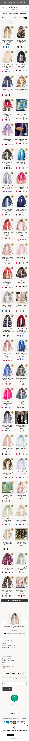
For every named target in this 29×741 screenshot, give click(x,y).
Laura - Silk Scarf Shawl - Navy (7, 90)
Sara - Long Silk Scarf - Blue (21, 402)
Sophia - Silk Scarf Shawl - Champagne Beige (7, 66)
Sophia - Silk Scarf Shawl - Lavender (21, 472)
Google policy (20, 732)
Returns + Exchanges (8, 660)
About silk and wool (7, 666)
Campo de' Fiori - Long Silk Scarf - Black (7, 114)
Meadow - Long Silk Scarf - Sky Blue (21, 567)
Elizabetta (9, 718)
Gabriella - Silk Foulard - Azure (21, 113)
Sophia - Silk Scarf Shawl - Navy (7, 210)
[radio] (4, 47)
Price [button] (9, 22)
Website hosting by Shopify (19, 718)
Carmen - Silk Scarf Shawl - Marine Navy (21, 210)
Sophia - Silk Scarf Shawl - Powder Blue (21, 449)
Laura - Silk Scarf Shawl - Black (21, 281)
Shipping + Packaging (8, 659)
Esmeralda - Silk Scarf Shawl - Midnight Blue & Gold (7, 330)
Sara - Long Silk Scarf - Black (7, 163)
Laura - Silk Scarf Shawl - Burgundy (7, 567)
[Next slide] (25, 622)
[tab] (5, 633)
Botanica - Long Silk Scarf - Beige (21, 426)
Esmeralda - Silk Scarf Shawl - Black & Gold (21, 41)
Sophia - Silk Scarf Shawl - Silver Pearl (7, 186)
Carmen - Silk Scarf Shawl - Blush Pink (7, 449)
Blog (3, 664)
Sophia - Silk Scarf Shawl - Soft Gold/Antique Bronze (7, 41)
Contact (4, 643)
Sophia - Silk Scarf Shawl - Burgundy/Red (21, 330)
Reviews (4, 662)
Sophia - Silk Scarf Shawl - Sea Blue (21, 163)
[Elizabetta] (14, 699)
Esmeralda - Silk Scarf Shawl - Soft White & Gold (7, 544)
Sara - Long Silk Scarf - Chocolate (7, 591)
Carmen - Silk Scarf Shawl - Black (21, 65)
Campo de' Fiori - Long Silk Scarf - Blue (21, 138)
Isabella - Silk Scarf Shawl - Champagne (21, 519)
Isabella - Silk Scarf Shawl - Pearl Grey (7, 306)
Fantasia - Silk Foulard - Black (21, 543)
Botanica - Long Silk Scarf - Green (21, 379)
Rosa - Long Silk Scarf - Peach (21, 90)
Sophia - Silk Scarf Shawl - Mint (7, 519)
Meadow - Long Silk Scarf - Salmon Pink (7, 258)
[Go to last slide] (3, 622)
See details (22, 2)
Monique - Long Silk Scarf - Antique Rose (21, 496)
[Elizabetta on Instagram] (4, 651)
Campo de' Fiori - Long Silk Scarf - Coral (7, 282)
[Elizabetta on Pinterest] (6, 651)
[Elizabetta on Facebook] (2, 651)
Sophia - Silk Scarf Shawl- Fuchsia (7, 402)
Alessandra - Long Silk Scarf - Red (7, 233)
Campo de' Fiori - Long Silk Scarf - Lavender (7, 139)
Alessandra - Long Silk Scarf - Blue (7, 379)
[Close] (27, 725)
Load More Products (14, 600)
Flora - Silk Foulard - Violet (21, 591)
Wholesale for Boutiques (9, 647)
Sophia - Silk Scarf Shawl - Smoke (7, 426)
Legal (3, 668)
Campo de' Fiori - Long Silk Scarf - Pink (21, 186)
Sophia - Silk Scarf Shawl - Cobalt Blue (21, 354)
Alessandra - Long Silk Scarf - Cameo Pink (21, 234)
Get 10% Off (7, 689)
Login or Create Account (9, 645)
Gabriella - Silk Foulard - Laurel (7, 496)
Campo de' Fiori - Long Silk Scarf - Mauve (7, 355)
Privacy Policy (13, 732)
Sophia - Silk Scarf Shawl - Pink (21, 258)
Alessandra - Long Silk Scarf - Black (7, 472)
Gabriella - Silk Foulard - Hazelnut (21, 306)
